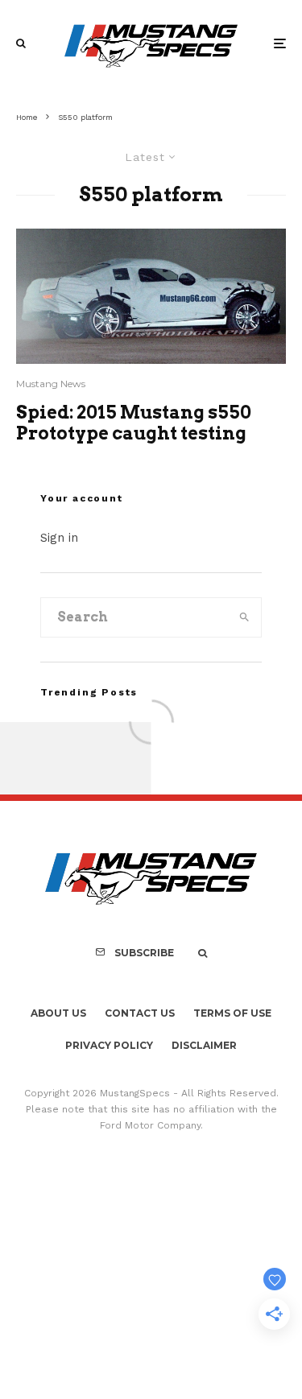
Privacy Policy (109, 1045)
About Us (58, 1013)
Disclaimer (204, 1045)
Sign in (59, 537)
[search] (244, 617)
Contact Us (140, 1013)
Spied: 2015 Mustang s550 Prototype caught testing (133, 423)
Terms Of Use (232, 1013)
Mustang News (50, 384)
